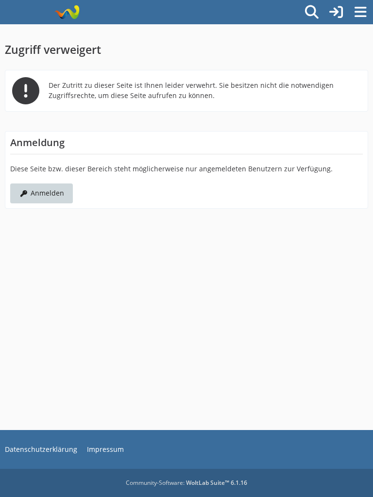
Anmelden (47, 193)
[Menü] (360, 12)
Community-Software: (186, 483)
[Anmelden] (336, 12)
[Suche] (312, 12)
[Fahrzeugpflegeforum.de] (66, 12)
